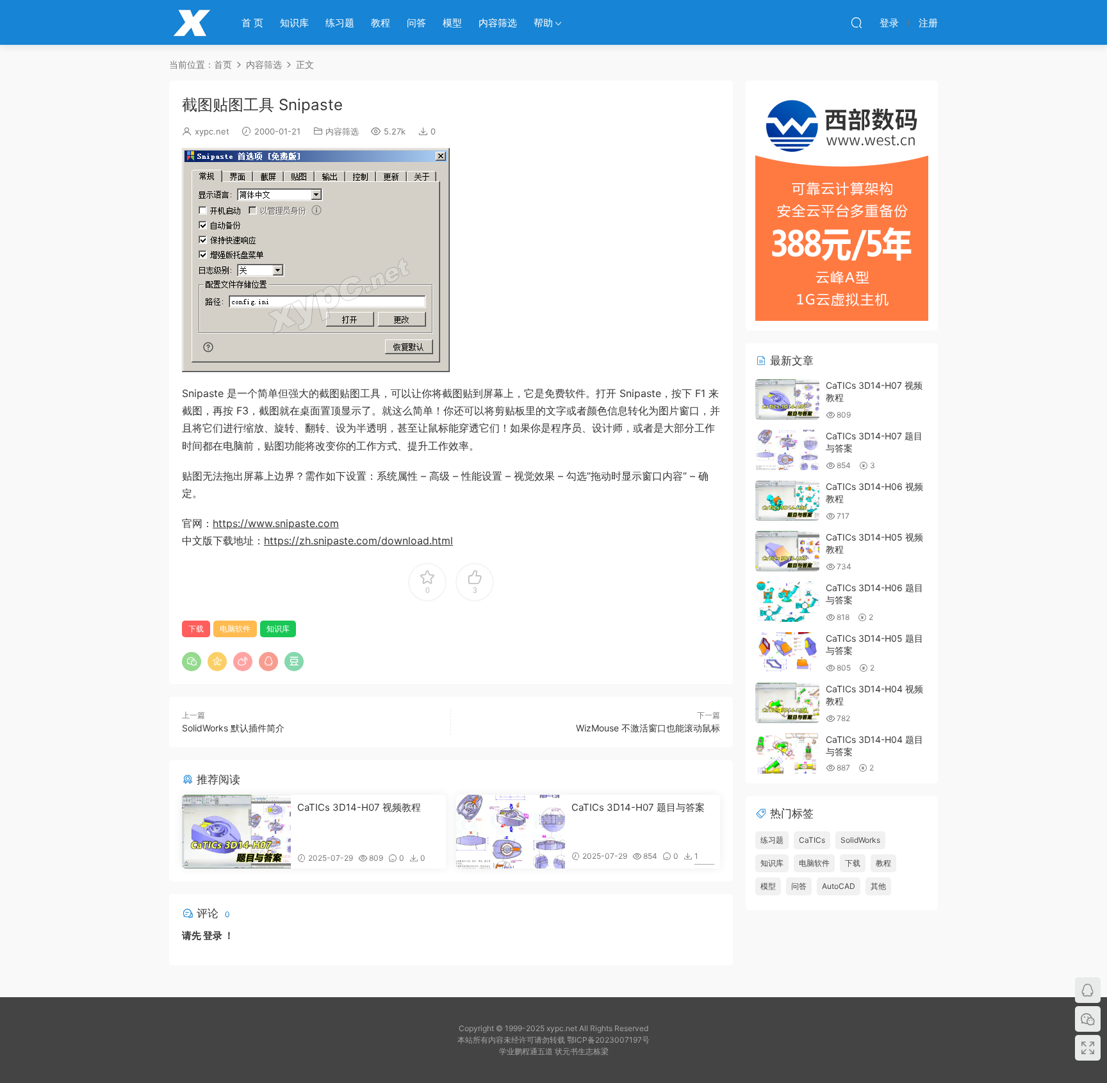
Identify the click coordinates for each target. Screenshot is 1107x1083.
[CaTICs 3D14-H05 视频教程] (787, 551)
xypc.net (212, 131)
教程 (380, 23)
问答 (416, 23)
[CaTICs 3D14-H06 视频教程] (787, 500)
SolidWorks (860, 840)
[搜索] (856, 22)
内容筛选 (498, 23)
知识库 (294, 23)
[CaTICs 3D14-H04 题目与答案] (787, 753)
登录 (212, 935)
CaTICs (812, 840)
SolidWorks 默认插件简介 (233, 727)
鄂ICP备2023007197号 (608, 1040)
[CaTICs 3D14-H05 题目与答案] (787, 652)
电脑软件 (235, 628)
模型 (452, 23)
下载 (196, 628)
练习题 (339, 23)
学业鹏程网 (191, 22)
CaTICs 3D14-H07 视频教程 (359, 807)
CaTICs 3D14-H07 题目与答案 (638, 807)
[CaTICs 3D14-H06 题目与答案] (787, 602)
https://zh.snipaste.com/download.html (358, 540)
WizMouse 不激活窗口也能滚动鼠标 (648, 727)
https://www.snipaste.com (276, 523)
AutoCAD (838, 886)
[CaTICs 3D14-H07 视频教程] (236, 831)
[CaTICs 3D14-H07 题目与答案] (510, 831)
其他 (878, 886)
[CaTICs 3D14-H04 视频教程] (787, 703)
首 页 (252, 23)
